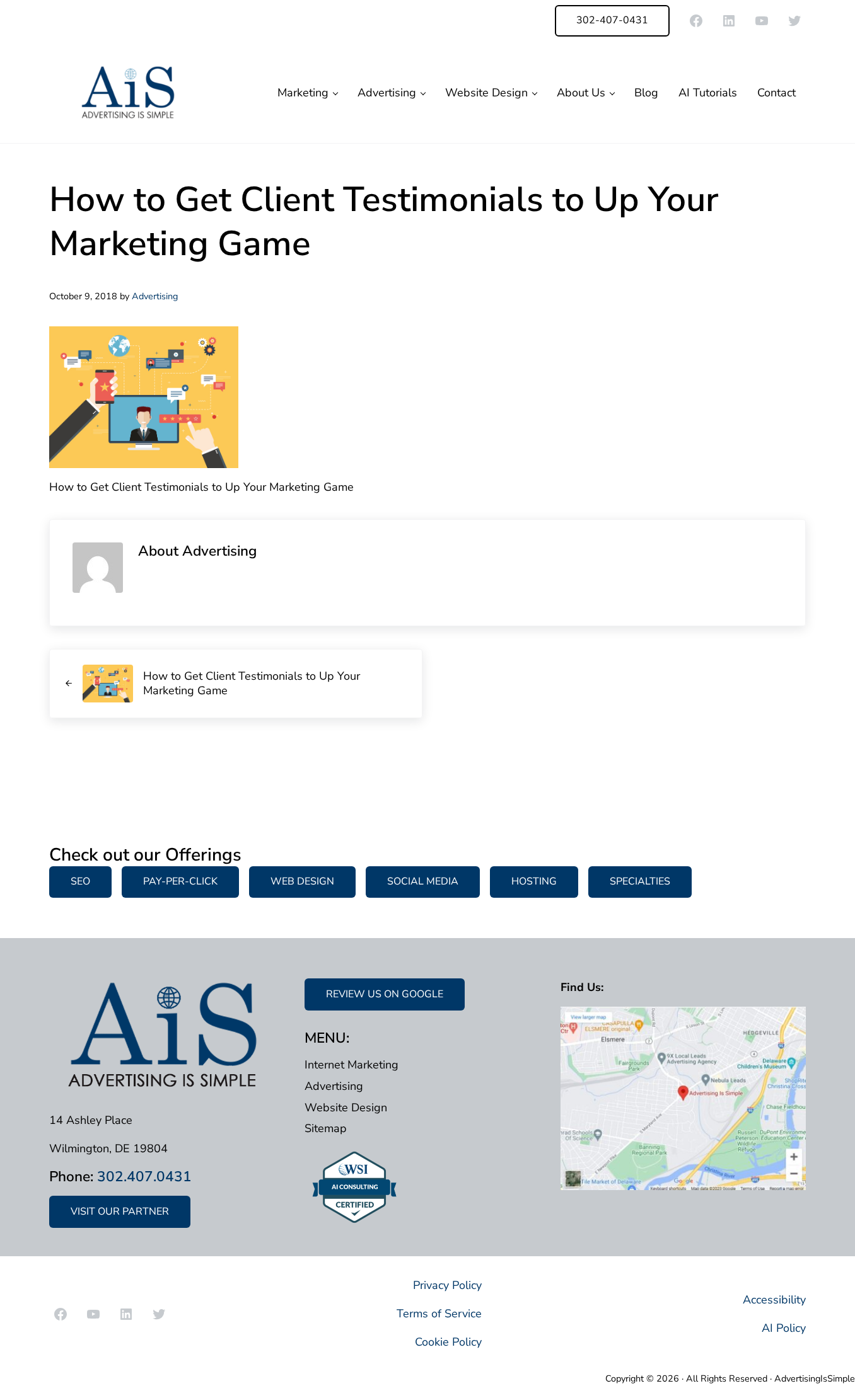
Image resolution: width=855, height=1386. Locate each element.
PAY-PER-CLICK (180, 881)
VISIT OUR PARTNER (120, 1211)
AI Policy (784, 1328)
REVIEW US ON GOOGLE (384, 994)
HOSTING (534, 881)
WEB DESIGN (302, 881)
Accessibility (774, 1299)
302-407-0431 (612, 20)
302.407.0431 (144, 1176)
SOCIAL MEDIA (422, 881)
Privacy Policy (447, 1285)
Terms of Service (439, 1313)
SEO (80, 881)
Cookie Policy (448, 1341)
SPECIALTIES (640, 881)
